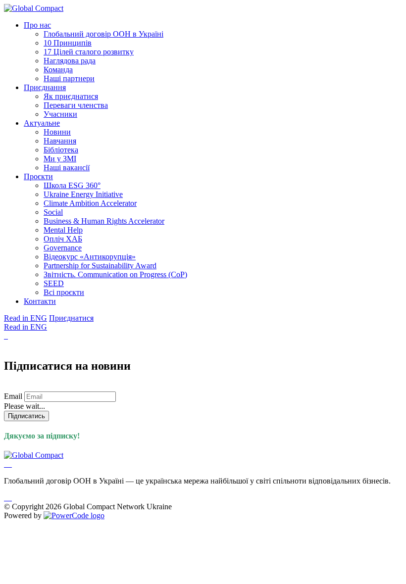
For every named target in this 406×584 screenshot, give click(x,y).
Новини (57, 132)
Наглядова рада (70, 60)
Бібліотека (61, 150)
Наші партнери (69, 78)
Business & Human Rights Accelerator (104, 221)
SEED (54, 283)
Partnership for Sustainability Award (100, 265)
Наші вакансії (67, 167)
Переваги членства (76, 105)
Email (13, 396)
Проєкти (38, 176)
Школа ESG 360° (72, 185)
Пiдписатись (26, 416)
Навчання (60, 141)
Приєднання (45, 87)
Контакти (40, 301)
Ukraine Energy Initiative (83, 194)
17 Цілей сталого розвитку (89, 52)
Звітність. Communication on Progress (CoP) (115, 274)
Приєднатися (71, 318)
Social (53, 212)
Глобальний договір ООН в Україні (103, 34)
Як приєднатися (71, 96)
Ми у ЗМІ (60, 158)
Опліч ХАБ (63, 239)
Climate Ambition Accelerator (90, 203)
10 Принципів (68, 43)
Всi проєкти (64, 292)
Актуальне (42, 123)
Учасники (60, 114)
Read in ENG (25, 318)
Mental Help (63, 230)
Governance (63, 247)
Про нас (37, 25)
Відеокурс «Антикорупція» (90, 256)
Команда (58, 69)
